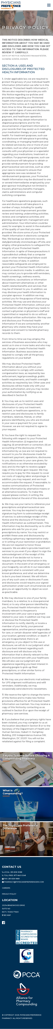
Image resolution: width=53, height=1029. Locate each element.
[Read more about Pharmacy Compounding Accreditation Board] (27, 937)
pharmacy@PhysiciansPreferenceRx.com (24, 882)
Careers (6, 888)
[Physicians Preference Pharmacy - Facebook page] (3, 922)
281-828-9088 (16, 872)
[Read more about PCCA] (26, 974)
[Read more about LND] (26, 956)
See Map (7, 915)
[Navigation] (49, 5)
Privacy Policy (9, 894)
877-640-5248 (20, 875)
